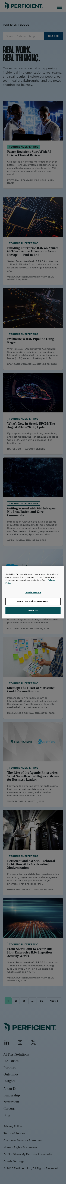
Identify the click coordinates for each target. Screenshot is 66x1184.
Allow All (33, 610)
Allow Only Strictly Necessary (33, 601)
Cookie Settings (33, 592)
